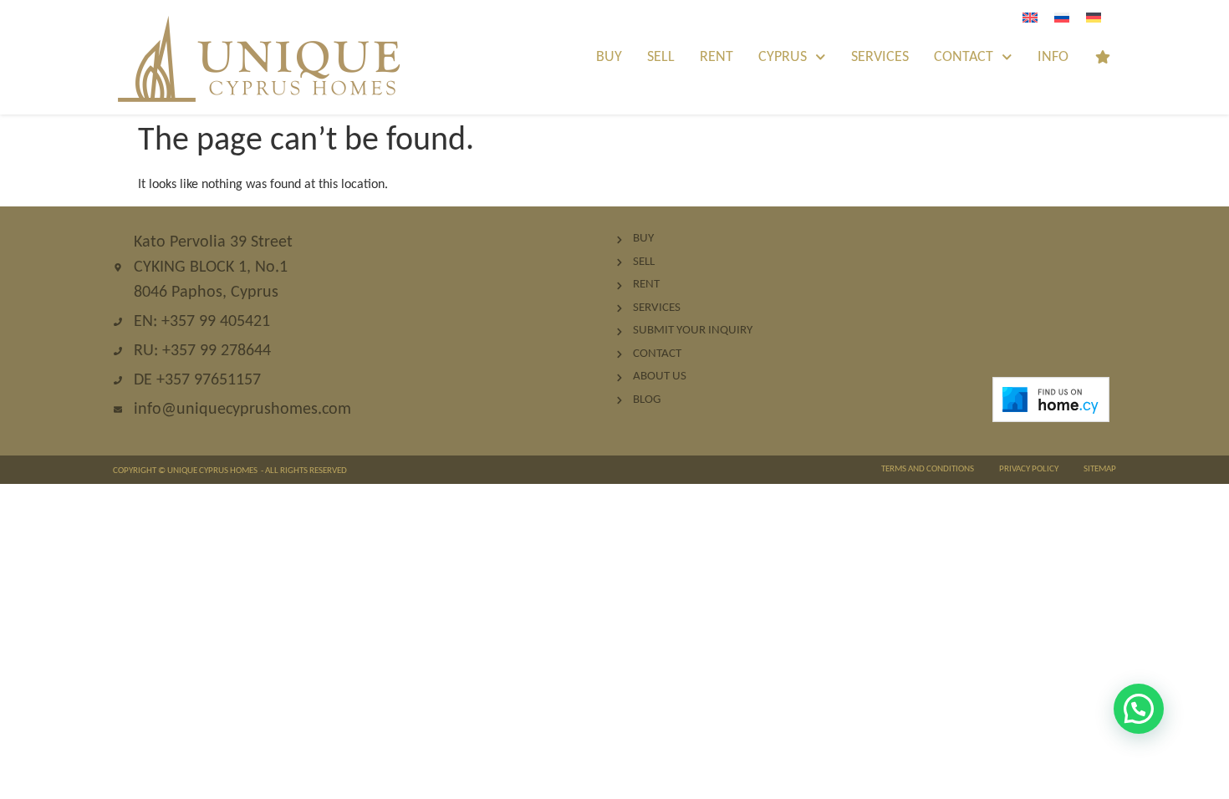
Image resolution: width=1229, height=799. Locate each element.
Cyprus (782, 57)
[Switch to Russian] (1062, 18)
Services (880, 57)
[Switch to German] (1093, 18)
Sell (661, 57)
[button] (1139, 709)
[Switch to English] (1030, 18)
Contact (963, 57)
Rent (716, 57)
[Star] (1102, 56)
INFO (1053, 57)
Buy (609, 57)
